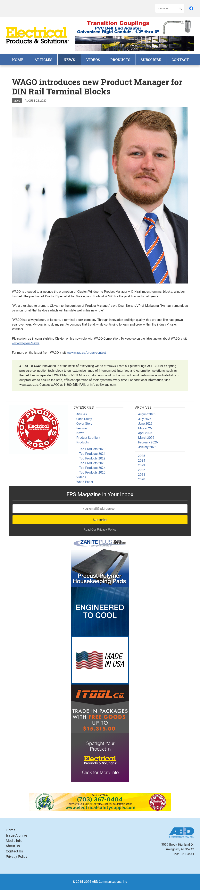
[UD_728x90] (134, 43)
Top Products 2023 (92, 463)
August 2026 (146, 414)
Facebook (191, 8)
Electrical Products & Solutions (37, 35)
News (69, 59)
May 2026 (145, 428)
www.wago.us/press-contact (86, 352)
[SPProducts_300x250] (100, 660)
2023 (141, 465)
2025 (141, 456)
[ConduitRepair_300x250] (38, 429)
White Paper (84, 482)
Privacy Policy (16, 856)
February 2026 (148, 442)
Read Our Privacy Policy (100, 529)
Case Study (84, 419)
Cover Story (84, 423)
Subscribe (151, 59)
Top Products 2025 (92, 472)
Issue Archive (16, 835)
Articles (43, 59)
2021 (141, 474)
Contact (180, 59)
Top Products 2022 (92, 458)
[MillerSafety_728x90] (100, 802)
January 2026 (147, 447)
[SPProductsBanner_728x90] (134, 27)
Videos (93, 59)
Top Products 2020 (92, 449)
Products (120, 59)
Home (17, 59)
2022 (141, 470)
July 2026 (145, 419)
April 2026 (145, 433)
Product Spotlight (88, 438)
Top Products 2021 (92, 454)
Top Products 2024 (92, 468)
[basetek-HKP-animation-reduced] (100, 562)
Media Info (14, 841)
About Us (13, 846)
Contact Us (14, 851)
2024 (141, 460)
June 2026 (145, 423)
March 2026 (146, 438)
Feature (81, 428)
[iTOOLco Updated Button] (100, 709)
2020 (141, 479)
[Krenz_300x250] (100, 611)
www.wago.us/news (25, 343)
